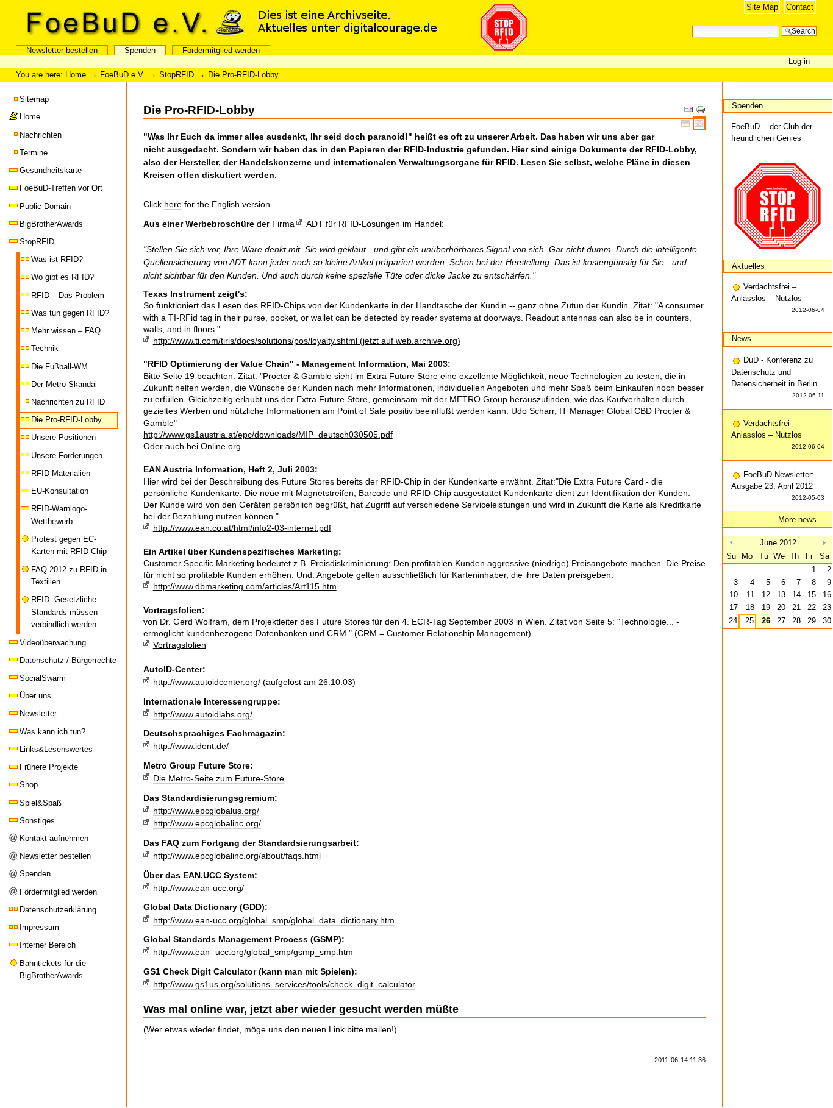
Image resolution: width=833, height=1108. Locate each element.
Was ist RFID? (57, 259)
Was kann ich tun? (52, 731)
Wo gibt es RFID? (62, 277)
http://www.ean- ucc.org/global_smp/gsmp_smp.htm (253, 952)
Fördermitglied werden (221, 50)
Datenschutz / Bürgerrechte (68, 660)
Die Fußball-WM (59, 366)
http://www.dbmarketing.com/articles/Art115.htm (245, 586)
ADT (314, 224)
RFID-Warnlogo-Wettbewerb (59, 514)
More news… (801, 519)
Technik (45, 348)
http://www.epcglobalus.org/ (206, 810)
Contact (799, 7)
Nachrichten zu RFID (68, 402)
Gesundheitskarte (51, 170)
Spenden (140, 50)
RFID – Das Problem (67, 295)
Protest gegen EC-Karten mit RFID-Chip (69, 545)
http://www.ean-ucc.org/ (198, 888)
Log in (799, 61)
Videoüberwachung (53, 642)
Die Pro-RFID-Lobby (66, 419)
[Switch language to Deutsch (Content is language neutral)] (687, 123)
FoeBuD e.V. (131, 22)
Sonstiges (37, 820)
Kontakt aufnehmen (54, 838)
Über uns (35, 695)
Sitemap (34, 99)
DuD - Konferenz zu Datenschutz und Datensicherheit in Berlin (778, 377)
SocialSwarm (43, 678)
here (173, 204)
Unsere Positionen (63, 437)
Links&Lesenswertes (56, 749)
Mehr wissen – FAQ (66, 330)
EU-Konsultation (59, 490)
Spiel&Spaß (41, 803)
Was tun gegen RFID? (70, 313)
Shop (29, 784)
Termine (34, 152)
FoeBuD (745, 126)
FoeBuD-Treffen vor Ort (61, 188)
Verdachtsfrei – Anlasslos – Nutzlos (778, 297)
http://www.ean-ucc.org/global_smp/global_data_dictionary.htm (274, 920)
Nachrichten (41, 135)
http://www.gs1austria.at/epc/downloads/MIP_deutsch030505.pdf (268, 434)
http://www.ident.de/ (191, 746)
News (741, 338)
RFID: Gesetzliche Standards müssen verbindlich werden (64, 612)
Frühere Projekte (49, 767)
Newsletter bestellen (62, 50)
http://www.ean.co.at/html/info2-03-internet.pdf (242, 528)
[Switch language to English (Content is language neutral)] (699, 123)
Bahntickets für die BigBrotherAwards (53, 969)
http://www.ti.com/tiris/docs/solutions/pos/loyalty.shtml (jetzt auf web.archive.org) (306, 341)
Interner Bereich (48, 945)
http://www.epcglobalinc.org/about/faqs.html (237, 856)
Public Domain (45, 206)
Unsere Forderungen (66, 455)
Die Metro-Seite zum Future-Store (218, 778)
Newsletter (38, 713)
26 (766, 620)
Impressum (39, 927)
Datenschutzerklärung (58, 909)
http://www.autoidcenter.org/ (206, 682)
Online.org (221, 446)
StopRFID (176, 74)
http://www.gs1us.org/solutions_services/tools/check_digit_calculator (284, 984)
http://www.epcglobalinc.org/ (207, 823)
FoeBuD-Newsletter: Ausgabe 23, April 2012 (778, 485)
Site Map (762, 7)
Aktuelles (748, 266)
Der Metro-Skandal (64, 384)
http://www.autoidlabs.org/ (202, 714)
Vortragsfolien (179, 645)
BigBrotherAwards (51, 224)
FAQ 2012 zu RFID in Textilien (69, 575)
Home (75, 74)
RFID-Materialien (60, 473)
